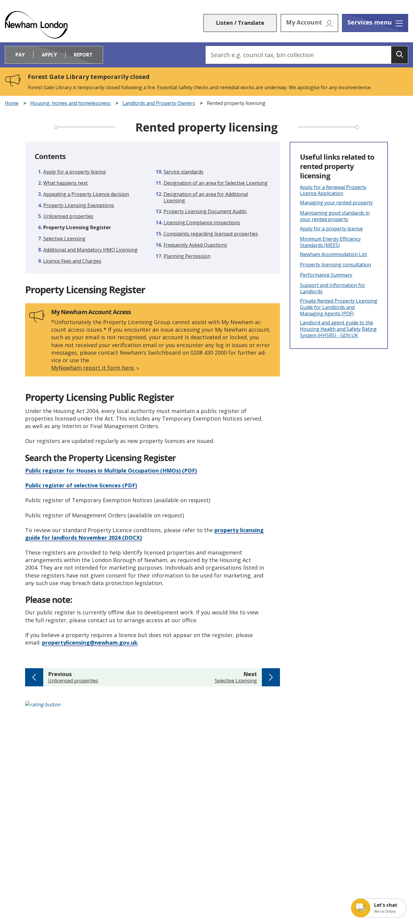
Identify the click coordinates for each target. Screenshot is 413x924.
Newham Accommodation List (333, 254)
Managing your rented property (336, 203)
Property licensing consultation (335, 265)
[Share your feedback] (206, 707)
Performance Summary (326, 275)
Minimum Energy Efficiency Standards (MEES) (330, 242)
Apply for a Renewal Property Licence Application (333, 190)
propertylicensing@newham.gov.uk (90, 642)
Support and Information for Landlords (332, 288)
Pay (20, 54)
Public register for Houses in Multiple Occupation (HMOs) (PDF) (111, 470)
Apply (49, 54)
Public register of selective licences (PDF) (81, 485)
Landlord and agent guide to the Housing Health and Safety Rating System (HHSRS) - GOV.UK (338, 329)
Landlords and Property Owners (158, 103)
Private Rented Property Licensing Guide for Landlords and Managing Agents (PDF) (338, 307)
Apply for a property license (331, 229)
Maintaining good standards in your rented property (335, 216)
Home (11, 103)
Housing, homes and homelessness (70, 103)
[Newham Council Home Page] (36, 25)
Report (83, 54)
